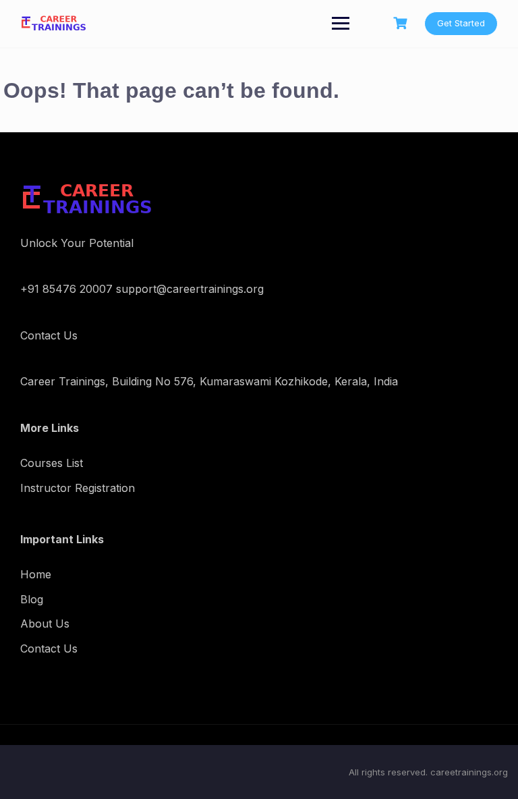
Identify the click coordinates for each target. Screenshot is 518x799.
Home (35, 574)
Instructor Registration (77, 488)
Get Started (461, 23)
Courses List (51, 463)
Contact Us (49, 648)
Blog (31, 599)
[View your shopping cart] (402, 23)
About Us (44, 623)
